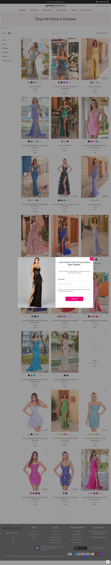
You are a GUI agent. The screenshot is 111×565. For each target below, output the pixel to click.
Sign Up (74, 299)
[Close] (91, 259)
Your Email (61, 279)
